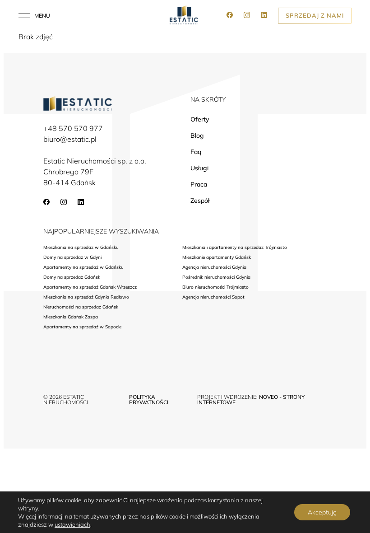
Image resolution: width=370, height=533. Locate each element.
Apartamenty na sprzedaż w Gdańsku (83, 267)
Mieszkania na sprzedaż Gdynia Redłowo (86, 297)
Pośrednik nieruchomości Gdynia (216, 277)
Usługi (199, 168)
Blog (197, 135)
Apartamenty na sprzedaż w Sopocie (82, 327)
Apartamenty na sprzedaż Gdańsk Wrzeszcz (90, 287)
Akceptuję (322, 512)
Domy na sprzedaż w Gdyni (72, 257)
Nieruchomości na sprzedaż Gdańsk (80, 307)
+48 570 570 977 (73, 128)
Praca (198, 184)
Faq (195, 152)
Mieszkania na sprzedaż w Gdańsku (81, 247)
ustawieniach (72, 524)
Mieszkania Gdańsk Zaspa (70, 317)
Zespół (199, 200)
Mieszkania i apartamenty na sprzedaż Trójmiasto (234, 247)
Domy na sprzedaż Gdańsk (71, 277)
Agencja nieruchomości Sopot (213, 297)
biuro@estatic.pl (70, 139)
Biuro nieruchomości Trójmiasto (215, 287)
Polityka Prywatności (148, 399)
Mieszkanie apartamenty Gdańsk (216, 257)
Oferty (199, 119)
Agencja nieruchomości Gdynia (214, 267)
